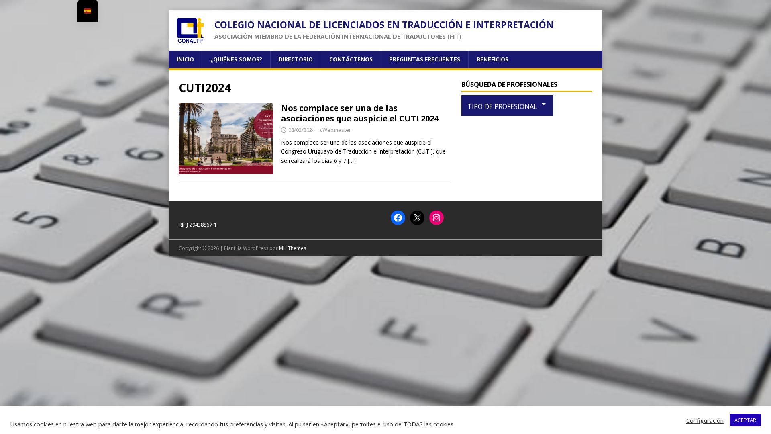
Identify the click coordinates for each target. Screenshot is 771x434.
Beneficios (492, 59)
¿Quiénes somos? (236, 59)
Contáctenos (351, 59)
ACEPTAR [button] (745, 420)
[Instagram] (436, 218)
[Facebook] (398, 218)
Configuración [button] (705, 420)
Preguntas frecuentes (424, 59)
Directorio (296, 59)
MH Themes (292, 248)
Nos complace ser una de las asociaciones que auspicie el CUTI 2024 (360, 113)
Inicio (185, 59)
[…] (352, 160)
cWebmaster (335, 129)
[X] (417, 218)
